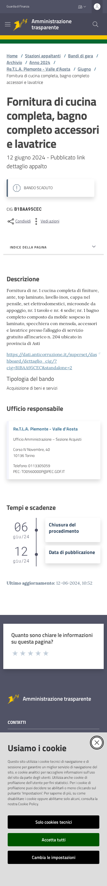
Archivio (14, 62)
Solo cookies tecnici (53, 822)
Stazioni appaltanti (43, 55)
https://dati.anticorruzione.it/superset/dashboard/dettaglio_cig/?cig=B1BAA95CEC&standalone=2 (52, 361)
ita (80, 6)
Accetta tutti (54, 839)
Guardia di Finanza (18, 6)
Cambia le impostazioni (53, 857)
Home (12, 55)
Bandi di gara (80, 55)
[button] (95, 24)
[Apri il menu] (7, 24)
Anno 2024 (39, 62)
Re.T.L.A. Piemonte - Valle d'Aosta (38, 69)
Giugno (84, 69)
